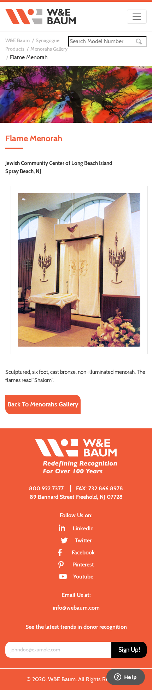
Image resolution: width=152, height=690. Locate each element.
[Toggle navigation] (137, 17)
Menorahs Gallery (49, 49)
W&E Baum (17, 40)
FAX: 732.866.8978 (99, 488)
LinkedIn (83, 528)
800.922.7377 (46, 488)
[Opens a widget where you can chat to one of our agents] (125, 677)
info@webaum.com (76, 607)
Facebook (83, 552)
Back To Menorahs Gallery (42, 404)
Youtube (83, 576)
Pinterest (83, 564)
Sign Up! (129, 649)
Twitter (83, 540)
